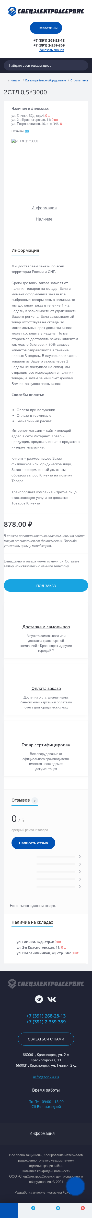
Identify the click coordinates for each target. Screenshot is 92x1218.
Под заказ (46, 585)
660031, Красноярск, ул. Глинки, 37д (46, 1065)
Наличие (44, 219)
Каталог (16, 80)
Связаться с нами (46, 1039)
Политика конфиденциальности (46, 1171)
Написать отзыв (33, 842)
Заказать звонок (51, 50)
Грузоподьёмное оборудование (45, 80)
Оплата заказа (46, 688)
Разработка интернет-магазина (38, 1192)
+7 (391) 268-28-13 (46, 1016)
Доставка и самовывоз (46, 627)
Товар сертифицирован (46, 745)
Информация (44, 208)
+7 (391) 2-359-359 (46, 1022)
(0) (27, 131)
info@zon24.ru (46, 1077)
